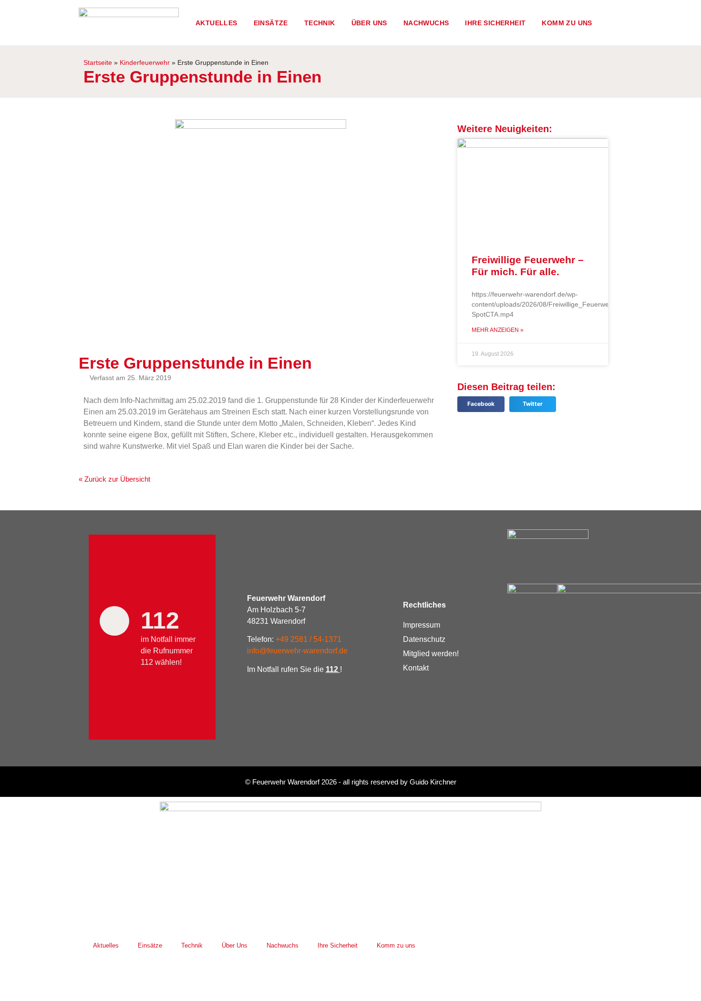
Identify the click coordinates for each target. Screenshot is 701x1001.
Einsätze (271, 23)
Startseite (97, 62)
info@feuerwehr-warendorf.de (297, 651)
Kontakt (416, 668)
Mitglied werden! (431, 654)
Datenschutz (424, 639)
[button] (481, 404)
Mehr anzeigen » (498, 330)
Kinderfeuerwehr (145, 62)
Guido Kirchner (433, 782)
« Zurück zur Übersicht (114, 479)
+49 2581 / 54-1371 (308, 639)
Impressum (421, 625)
